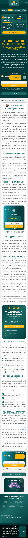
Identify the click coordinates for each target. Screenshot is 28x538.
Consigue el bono (13, 85)
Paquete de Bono (15, 73)
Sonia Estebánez (18, 105)
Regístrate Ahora (13, 32)
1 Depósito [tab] (14, 93)
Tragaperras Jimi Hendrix (14, 491)
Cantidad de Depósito (19, 452)
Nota (24, 73)
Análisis (24, 10)
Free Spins (4, 10)
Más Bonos (14, 228)
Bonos (10, 10)
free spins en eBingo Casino (13, 303)
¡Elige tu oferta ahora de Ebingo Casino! (13, 322)
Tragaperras (17, 10)
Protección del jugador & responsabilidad (11, 517)
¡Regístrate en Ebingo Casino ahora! (13, 326)
